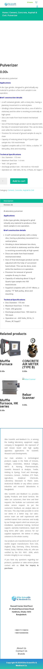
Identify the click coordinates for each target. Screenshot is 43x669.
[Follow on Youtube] (21, 584)
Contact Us (21, 651)
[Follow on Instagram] (32, 576)
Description (8, 201)
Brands (21, 654)
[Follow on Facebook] (9, 576)
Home (5, 12)
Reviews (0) (8, 205)
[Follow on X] (25, 576)
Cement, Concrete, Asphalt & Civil (21, 190)
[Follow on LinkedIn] (17, 576)
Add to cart (19, 181)
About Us (21, 648)
